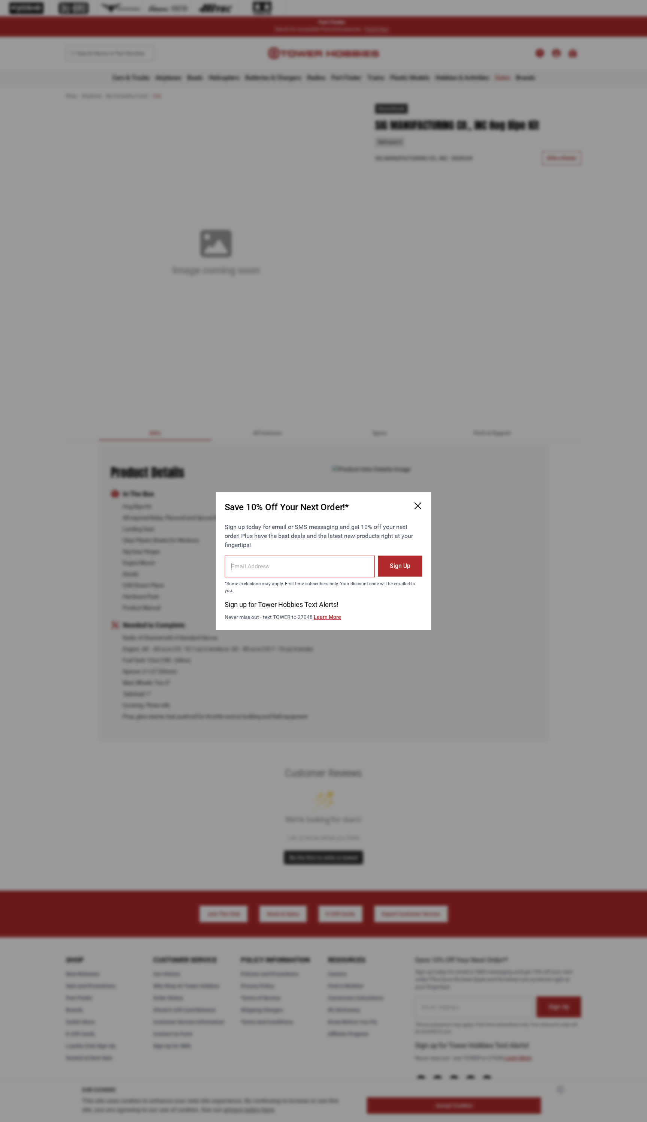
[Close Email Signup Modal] (417, 505)
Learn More (327, 617)
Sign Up (400, 565)
